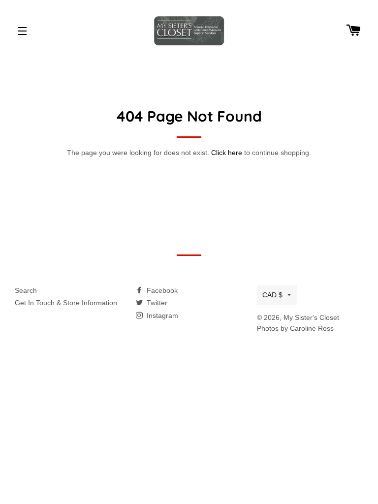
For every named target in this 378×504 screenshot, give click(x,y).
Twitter (156, 303)
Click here (226, 153)
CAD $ (272, 295)
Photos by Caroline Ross (295, 328)
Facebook (161, 290)
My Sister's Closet (311, 317)
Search (26, 290)
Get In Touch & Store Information (66, 303)
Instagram (161, 315)
